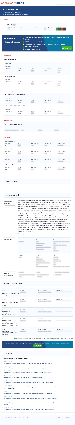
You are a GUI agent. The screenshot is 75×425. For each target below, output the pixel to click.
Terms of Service (8, 417)
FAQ (23, 417)
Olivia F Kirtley (5, 331)
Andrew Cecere (6, 292)
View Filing (21, 234)
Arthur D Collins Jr (6, 301)
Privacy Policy (17, 417)
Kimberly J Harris (6, 320)
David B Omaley (6, 311)
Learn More (66, 48)
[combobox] (65, 3)
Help (27, 417)
